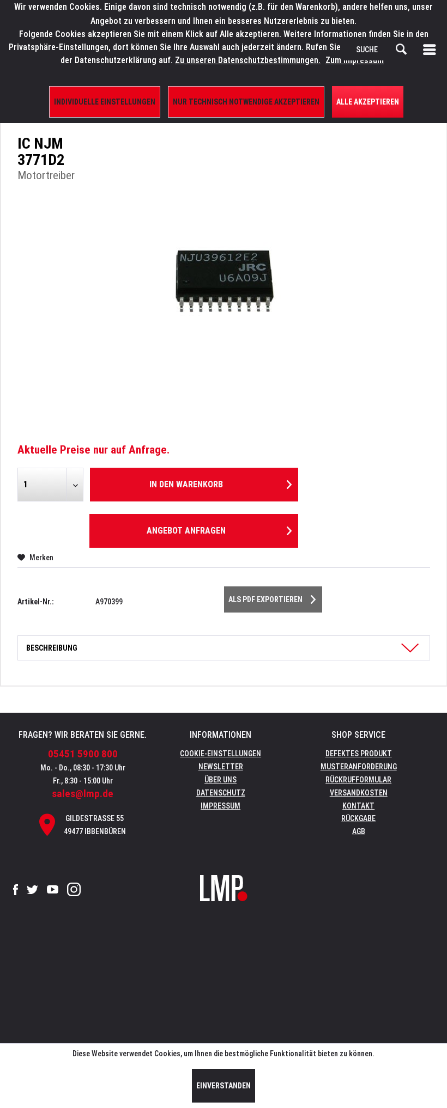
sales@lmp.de (82, 793)
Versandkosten (359, 792)
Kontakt (358, 805)
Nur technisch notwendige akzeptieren (246, 101)
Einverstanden (223, 1085)
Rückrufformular (358, 779)
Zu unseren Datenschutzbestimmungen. (248, 60)
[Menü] (431, 49)
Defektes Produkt (358, 753)
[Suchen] (401, 49)
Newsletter (220, 766)
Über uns (220, 779)
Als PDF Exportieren (265, 599)
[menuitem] (431, 49)
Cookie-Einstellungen (220, 753)
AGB (358, 831)
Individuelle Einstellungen (104, 101)
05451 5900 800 (83, 754)
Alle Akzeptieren (367, 101)
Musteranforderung (359, 766)
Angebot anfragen (186, 530)
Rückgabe (358, 818)
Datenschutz (220, 792)
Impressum (220, 805)
